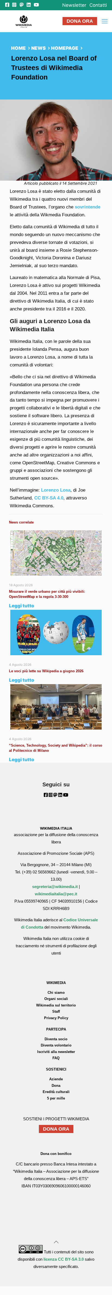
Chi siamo (56, 993)
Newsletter (74, 5)
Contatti (98, 5)
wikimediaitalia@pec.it (56, 894)
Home (18, 48)
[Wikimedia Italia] (23, 21)
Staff (56, 1011)
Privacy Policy (56, 1018)
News (38, 48)
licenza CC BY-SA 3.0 (63, 1259)
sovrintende (87, 207)
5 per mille (56, 1098)
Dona (56, 1086)
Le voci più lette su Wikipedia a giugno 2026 (47, 671)
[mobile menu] (104, 21)
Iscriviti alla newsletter (56, 1052)
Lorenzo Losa (55, 490)
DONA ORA (80, 21)
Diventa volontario (56, 1045)
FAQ (56, 1058)
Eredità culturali (56, 1092)
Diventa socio (56, 1039)
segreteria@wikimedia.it (55, 886)
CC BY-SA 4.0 (48, 498)
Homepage (64, 48)
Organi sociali (56, 999)
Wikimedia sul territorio (56, 1005)
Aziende (56, 1079)
